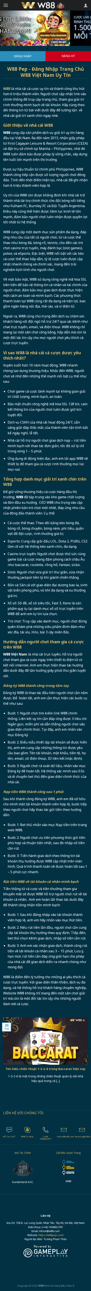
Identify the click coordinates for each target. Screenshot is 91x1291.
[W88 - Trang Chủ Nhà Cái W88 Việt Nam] (45, 5)
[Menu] (5, 5)
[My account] (86, 5)
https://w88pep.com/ (51, 1235)
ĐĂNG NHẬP (23, 56)
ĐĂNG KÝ (68, 56)
